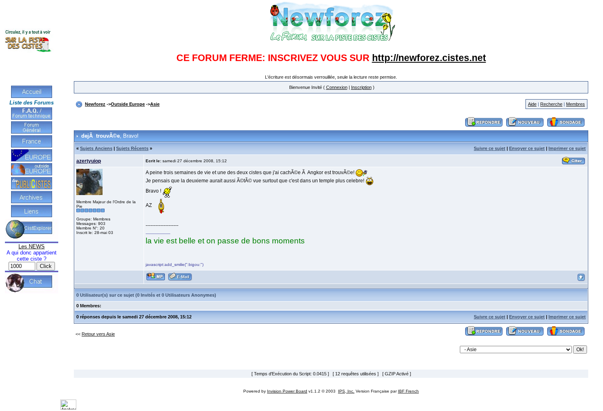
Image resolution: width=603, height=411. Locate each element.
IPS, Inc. (346, 391)
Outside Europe (128, 104)
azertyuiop (88, 161)
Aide (532, 104)
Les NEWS (31, 246)
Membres (575, 104)
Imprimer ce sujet (567, 148)
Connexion (336, 87)
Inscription (361, 87)
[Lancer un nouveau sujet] (525, 127)
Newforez (95, 104)
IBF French (408, 391)
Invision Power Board (287, 391)
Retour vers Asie (98, 334)
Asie (155, 104)
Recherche (551, 104)
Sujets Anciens (96, 148)
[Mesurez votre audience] (68, 408)
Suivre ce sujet (489, 148)
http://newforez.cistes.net (429, 57)
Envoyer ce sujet (527, 148)
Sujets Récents (132, 148)
